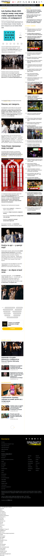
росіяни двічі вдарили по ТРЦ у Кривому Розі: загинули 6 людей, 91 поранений (34, 194)
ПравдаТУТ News (7, 100)
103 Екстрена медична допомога (7, 459)
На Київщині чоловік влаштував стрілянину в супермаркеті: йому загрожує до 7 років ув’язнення (33, 145)
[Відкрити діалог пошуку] (42, 2)
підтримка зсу (7, 313)
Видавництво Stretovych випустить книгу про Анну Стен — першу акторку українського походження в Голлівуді (16, 375)
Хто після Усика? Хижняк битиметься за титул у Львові (34, 178)
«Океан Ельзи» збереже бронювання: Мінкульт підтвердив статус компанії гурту (34, 119)
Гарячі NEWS (3, 479)
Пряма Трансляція (4, 449)
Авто (36, 464)
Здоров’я (37, 455)
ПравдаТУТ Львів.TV (38, 469)
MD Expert (3, 457)
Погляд (37, 459)
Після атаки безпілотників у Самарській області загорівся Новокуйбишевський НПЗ (34, 11)
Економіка (10, 5)
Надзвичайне (20, 5)
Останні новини (30, 25)
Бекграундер (3, 474)
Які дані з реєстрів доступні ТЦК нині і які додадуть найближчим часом (16, 415)
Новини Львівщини (26, 5)
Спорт (37, 466)
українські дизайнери (8, 309)
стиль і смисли (7, 311)
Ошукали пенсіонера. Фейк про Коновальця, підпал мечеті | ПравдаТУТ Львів (34, 37)
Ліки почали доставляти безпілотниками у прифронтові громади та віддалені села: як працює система (34, 165)
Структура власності (5, 447)
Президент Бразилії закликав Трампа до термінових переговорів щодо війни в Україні (34, 70)
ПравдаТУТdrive (4, 468)
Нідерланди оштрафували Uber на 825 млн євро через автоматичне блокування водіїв (34, 79)
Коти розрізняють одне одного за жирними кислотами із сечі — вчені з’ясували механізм (34, 174)
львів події (7, 315)
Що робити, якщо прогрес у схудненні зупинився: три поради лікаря (34, 58)
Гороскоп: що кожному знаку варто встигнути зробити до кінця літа (34, 114)
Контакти (5, 439)
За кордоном (15, 5)
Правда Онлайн (4, 483)
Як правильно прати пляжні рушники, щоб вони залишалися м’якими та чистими (34, 54)
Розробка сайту (6, 500)
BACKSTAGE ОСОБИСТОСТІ (6, 486)
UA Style (2, 466)
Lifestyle (37, 5)
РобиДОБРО (3, 481)
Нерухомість (33, 5)
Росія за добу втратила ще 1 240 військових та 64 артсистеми (34, 16)
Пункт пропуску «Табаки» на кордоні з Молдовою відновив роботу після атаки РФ (34, 61)
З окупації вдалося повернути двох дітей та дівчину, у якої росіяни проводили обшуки (34, 21)
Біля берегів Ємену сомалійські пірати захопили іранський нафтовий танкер (34, 141)
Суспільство (38, 457)
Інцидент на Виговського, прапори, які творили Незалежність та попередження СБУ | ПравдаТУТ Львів (35, 97)
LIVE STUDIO (3, 463)
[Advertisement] (12, 88)
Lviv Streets (3, 475)
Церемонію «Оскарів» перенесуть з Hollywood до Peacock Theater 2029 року (10, 359)
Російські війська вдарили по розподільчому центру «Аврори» (34, 34)
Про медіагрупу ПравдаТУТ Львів (7, 443)
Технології (37, 463)
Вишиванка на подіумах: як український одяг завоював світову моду (16, 367)
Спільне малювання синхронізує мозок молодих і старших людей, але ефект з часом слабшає (34, 160)
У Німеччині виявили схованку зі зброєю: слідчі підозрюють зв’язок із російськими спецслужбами (34, 170)
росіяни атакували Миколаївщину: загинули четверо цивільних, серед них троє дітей (34, 127)
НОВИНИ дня (3, 455)
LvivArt (2, 472)
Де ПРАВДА (3, 464)
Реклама (3, 442)
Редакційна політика (5, 445)
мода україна (19, 307)
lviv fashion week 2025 (9, 307)
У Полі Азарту (3, 485)
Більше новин (34, 213)
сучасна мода (17, 315)
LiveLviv (2, 470)
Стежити (12, 328)
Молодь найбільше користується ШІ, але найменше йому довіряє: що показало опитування (34, 209)
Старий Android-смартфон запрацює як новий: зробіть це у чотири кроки (11, 399)
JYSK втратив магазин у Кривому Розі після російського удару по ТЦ (34, 123)
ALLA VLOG (3, 488)
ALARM (2, 461)
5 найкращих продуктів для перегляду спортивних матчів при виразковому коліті (34, 66)
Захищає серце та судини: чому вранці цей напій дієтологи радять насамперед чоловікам (16, 407)
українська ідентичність (12, 317)
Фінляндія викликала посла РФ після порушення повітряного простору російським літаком (34, 30)
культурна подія (17, 313)
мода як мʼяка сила (17, 311)
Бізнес (37, 461)
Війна (7, 5)
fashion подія (18, 309)
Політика (3, 5)
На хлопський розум (5, 477)
